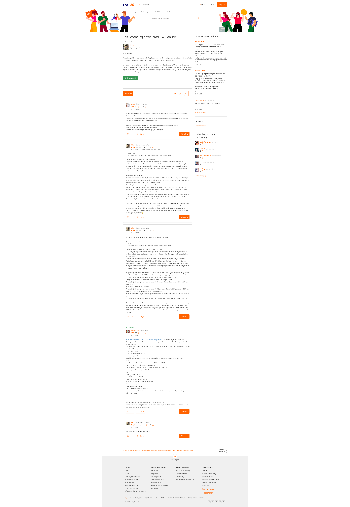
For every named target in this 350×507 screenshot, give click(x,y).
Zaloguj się (221, 4)
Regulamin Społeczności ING (131, 450)
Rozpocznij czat (209, 489)
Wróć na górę (175, 460)
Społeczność (146, 4)
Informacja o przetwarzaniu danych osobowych (157, 450)
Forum (203, 4)
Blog (212, 4)
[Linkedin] (223, 501)
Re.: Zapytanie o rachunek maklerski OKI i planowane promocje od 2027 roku (209, 46)
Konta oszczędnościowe (147, 12)
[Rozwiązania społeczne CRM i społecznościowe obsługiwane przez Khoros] (223, 451)
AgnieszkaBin (135, 330)
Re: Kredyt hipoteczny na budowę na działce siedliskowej (210, 75)
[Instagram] (220, 501)
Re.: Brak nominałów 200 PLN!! (207, 103)
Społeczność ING (124, 12)
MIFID (156, 498)
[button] (186, 93)
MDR (162, 498)
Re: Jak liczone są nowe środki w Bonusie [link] (165, 12)
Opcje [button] (179, 93)
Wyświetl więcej (200, 176)
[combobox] (175, 18)
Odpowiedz (128, 93)
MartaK (133, 104)
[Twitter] (212, 501)
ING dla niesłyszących (135, 498)
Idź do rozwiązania (130, 78)
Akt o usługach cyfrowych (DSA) (183, 450)
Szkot (132, 45)
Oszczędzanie (135, 12)
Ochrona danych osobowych (176, 498)
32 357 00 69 (208, 493)
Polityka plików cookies (196, 498)
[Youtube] (216, 501)
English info (148, 498)
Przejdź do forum (200, 112)
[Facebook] (209, 501)
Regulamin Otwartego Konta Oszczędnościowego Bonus (144, 339)
